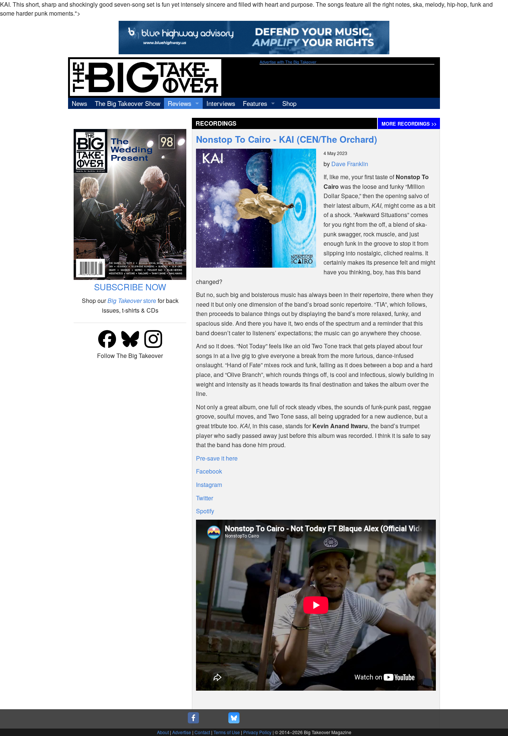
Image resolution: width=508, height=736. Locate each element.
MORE (409, 123)
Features (255, 103)
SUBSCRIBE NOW (130, 287)
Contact (202, 732)
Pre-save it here (217, 458)
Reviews (180, 103)
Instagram (209, 484)
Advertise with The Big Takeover (288, 62)
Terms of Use (226, 732)
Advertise (181, 732)
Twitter (204, 498)
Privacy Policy (257, 732)
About (163, 732)
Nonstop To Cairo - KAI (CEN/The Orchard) (286, 139)
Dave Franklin (349, 163)
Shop (289, 103)
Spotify (205, 511)
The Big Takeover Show (127, 103)
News (79, 103)
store (131, 300)
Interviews (220, 103)
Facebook (209, 471)
